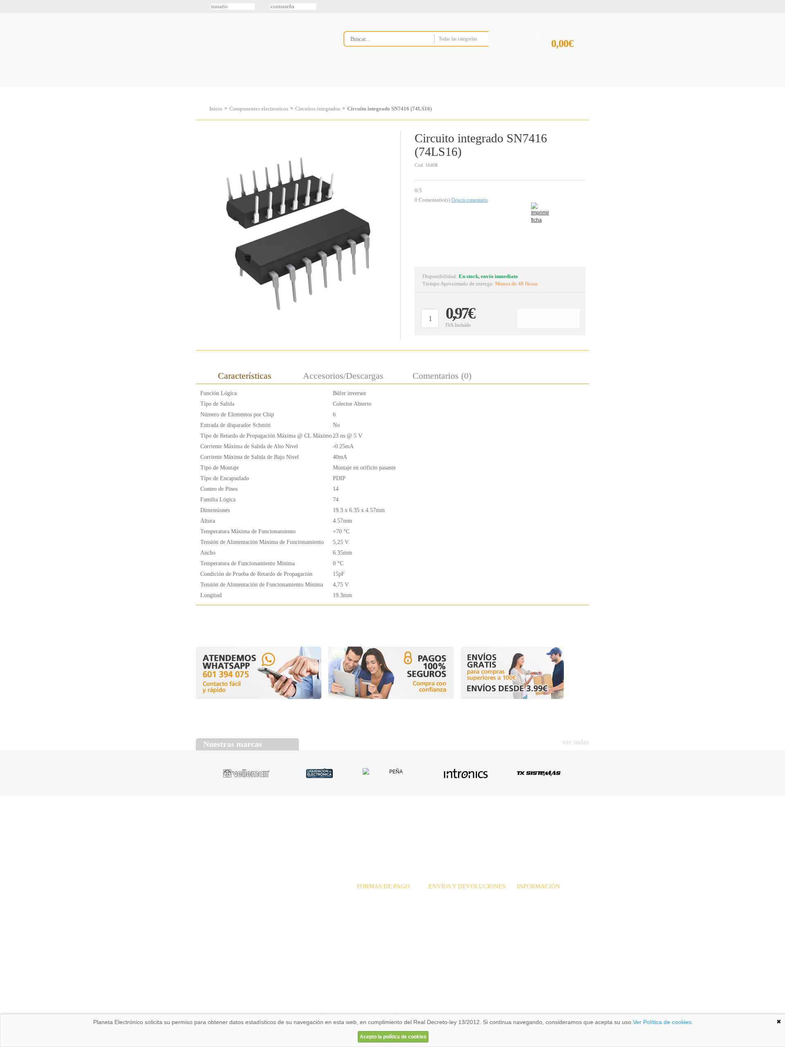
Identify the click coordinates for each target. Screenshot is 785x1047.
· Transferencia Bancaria (385, 897)
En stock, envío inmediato (488, 276)
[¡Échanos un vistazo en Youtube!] (9, 101)
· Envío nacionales (449, 897)
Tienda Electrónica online (261, 45)
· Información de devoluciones (463, 924)
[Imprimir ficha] (537, 208)
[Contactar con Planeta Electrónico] (263, 907)
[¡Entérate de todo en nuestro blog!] (9, 119)
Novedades (421, 827)
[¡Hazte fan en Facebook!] (9, 50)
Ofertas (457, 827)
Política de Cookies (335, 1003)
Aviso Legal (216, 1003)
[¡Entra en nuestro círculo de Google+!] (9, 84)
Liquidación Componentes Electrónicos (374, 87)
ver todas (575, 742)
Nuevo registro (460, 6)
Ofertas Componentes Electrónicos (317, 87)
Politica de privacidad (273, 1003)
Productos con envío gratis (433, 87)
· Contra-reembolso (379, 924)
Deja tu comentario (469, 200)
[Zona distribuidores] (546, 9)
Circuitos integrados (317, 109)
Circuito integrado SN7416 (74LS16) (389, 109)
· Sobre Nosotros (536, 897)
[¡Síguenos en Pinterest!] (9, 67)
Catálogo (534, 827)
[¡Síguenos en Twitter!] (9, 33)
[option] (298, 234)
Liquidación (494, 827)
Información (496, 87)
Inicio (215, 109)
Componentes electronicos (258, 109)
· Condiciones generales (544, 915)
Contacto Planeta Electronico (560, 87)
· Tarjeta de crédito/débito (387, 915)
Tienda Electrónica (211, 87)
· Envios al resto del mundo (460, 915)
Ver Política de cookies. (663, 1022)
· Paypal (366, 906)
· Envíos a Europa (449, 906)
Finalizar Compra (570, 57)
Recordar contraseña (392, 6)
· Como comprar (536, 924)
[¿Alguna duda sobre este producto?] (500, 235)
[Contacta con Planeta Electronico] (427, 56)
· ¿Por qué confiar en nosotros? (553, 906)
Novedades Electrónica (259, 87)
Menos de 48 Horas (516, 284)
